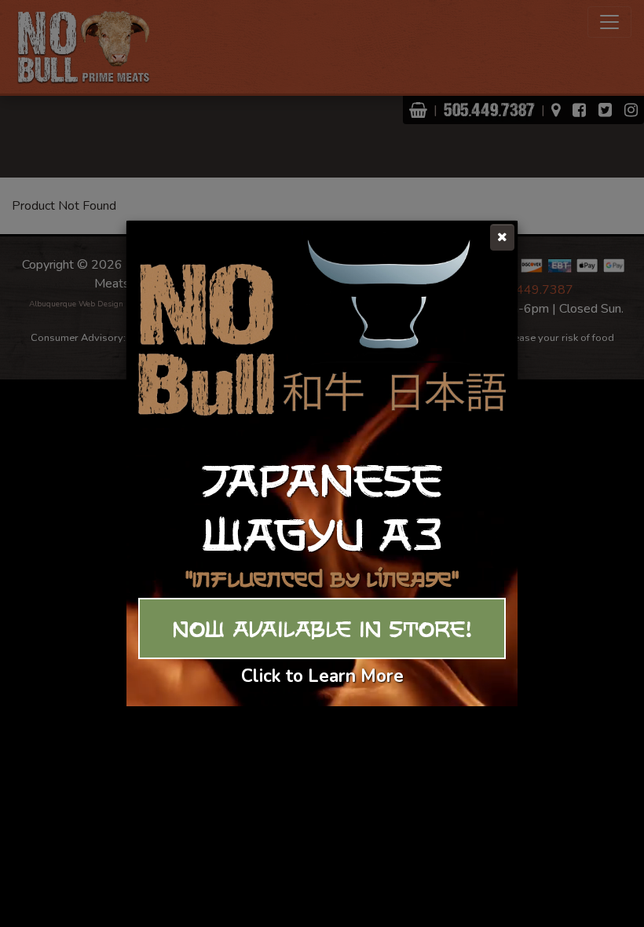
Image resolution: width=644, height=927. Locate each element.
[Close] (502, 237)
